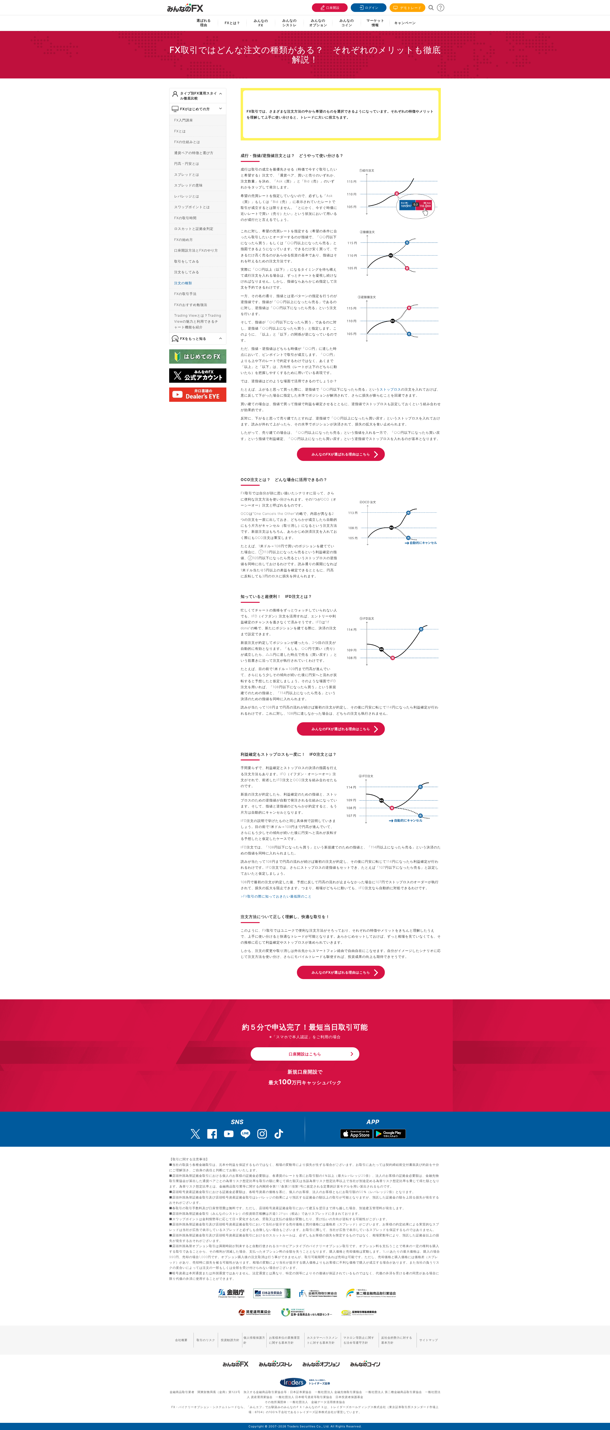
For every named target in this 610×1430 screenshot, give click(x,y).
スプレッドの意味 (188, 185)
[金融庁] (231, 1293)
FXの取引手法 (185, 294)
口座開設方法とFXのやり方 (196, 250)
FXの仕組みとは (187, 142)
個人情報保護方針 (254, 1340)
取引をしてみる (186, 261)
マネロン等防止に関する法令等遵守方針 (358, 1340)
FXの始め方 (183, 239)
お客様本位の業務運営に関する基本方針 (284, 1340)
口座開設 (333, 8)
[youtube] (229, 1134)
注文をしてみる (186, 272)
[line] (245, 1134)
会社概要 (181, 1340)
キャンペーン (405, 23)
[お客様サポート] (440, 9)
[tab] (197, 95)
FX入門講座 (183, 120)
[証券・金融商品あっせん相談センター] (306, 1312)
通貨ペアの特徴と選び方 (194, 153)
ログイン (371, 8)
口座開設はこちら (305, 1054)
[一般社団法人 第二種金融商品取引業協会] (371, 1293)
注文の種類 (183, 283)
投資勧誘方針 (230, 1340)
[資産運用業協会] (254, 1312)
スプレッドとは (186, 174)
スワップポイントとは (192, 207)
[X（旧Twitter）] (195, 1134)
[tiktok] (279, 1134)
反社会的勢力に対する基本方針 (396, 1340)
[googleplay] (390, 1134)
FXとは (180, 131)
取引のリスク (206, 1340)
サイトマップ (428, 1340)
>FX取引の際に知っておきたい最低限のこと (276, 896)
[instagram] (262, 1134)
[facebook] (212, 1134)
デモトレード (410, 8)
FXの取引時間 (185, 218)
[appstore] (356, 1134)
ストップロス (390, 389)
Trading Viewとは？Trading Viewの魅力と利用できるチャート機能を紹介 (197, 321)
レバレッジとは (186, 196)
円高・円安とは (186, 163)
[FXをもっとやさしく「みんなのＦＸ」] (185, 6)
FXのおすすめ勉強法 (190, 305)
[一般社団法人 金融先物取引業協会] (318, 1293)
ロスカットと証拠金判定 (194, 229)
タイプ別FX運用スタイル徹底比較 (198, 95)
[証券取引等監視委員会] (358, 1313)
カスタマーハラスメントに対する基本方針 (322, 1340)
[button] (216, 94)
